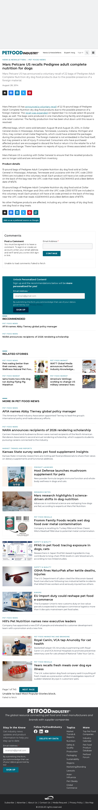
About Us (32, 803)
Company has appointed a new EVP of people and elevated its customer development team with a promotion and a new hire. (47, 626)
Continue (51, 253)
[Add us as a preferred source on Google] (35, 212)
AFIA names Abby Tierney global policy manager (29, 326)
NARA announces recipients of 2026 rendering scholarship (35, 337)
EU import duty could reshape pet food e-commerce (63, 597)
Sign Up (20, 310)
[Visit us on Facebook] (35, 731)
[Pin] (29, 92)
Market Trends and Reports (17, 448)
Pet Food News (37, 60)
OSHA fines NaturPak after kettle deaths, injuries (65, 572)
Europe (37, 592)
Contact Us (45, 803)
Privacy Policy (76, 803)
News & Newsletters (14, 60)
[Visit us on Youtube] (46, 731)
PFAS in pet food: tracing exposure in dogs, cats (62, 547)
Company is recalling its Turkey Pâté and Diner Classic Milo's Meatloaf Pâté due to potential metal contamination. (64, 529)
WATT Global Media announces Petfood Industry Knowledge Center (61, 366)
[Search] (87, 52)
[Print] (4, 92)
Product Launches (43, 467)
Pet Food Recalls (43, 517)
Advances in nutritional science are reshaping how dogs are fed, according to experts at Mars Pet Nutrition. (63, 504)
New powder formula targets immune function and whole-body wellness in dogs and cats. (64, 479)
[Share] (11, 92)
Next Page (28, 689)
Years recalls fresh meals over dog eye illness (62, 667)
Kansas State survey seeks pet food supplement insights (45, 452)
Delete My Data (48, 738)
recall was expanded (36, 113)
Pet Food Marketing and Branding (52, 637)
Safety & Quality (42, 542)
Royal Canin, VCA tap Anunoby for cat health (62, 641)
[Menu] (93, 52)
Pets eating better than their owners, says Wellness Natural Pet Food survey (17, 366)
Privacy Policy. (36, 305)
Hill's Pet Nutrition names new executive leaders (39, 621)
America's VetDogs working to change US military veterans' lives (62, 382)
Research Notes (42, 492)
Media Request (60, 803)
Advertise (21, 803)
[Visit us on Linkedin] (41, 731)
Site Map (89, 803)
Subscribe (9, 803)
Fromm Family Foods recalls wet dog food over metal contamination (62, 522)
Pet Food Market (59, 360)
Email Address (51, 241)
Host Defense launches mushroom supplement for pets (60, 472)
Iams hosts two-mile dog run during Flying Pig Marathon (16, 382)
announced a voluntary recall (41, 106)
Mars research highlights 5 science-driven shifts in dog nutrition (61, 497)
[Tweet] (23, 92)
